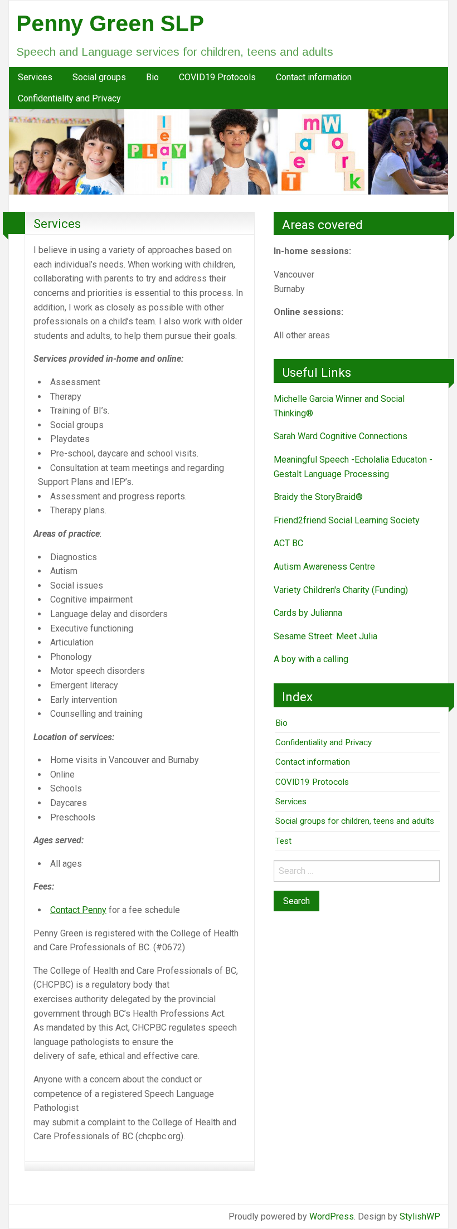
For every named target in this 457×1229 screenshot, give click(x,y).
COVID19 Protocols (217, 77)
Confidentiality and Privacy (69, 98)
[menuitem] (35, 77)
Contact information (314, 77)
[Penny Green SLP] (228, 151)
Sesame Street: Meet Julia (325, 636)
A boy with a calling (311, 659)
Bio (152, 77)
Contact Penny (78, 910)
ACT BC (288, 543)
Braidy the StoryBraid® (318, 497)
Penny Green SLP (110, 23)
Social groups (99, 77)
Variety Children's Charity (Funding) (341, 590)
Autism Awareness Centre (324, 566)
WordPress (331, 1216)
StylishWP (420, 1216)
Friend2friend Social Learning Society (347, 520)
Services (35, 77)
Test (283, 841)
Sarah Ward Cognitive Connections (340, 436)
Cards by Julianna (308, 613)
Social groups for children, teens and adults (354, 821)
